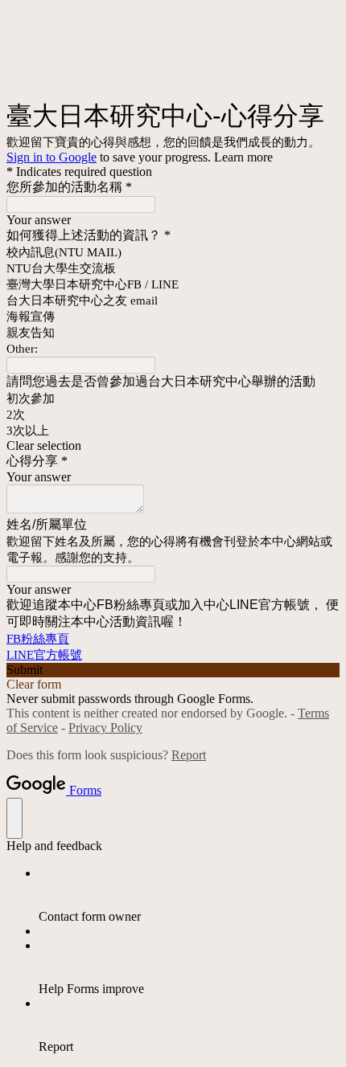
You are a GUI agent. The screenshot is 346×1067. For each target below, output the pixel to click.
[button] (173, 446)
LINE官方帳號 (44, 654)
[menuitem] (189, 895)
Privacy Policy (105, 727)
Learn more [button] (243, 157)
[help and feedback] (14, 818)
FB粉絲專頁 (37, 638)
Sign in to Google (51, 157)
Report (188, 755)
